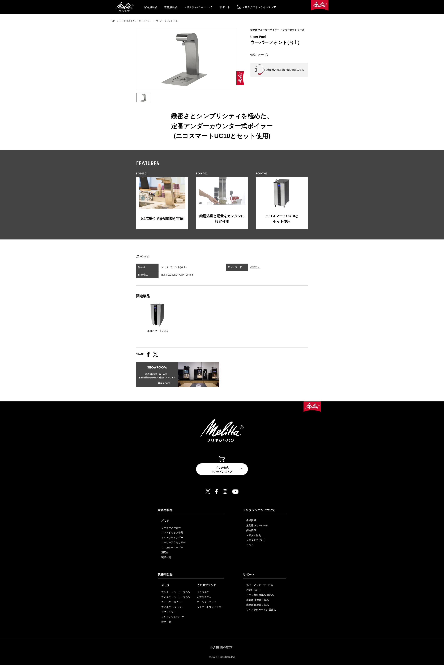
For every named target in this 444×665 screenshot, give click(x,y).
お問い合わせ (253, 590)
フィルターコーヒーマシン (175, 597)
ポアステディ (204, 597)
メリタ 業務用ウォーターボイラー (135, 21)
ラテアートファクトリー (210, 607)
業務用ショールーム (257, 525)
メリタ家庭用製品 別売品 (260, 594)
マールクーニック (206, 602)
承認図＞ (255, 267)
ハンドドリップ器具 (172, 532)
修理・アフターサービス (259, 585)
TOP (112, 21)
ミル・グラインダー (172, 537)
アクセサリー (168, 612)
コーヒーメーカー (171, 527)
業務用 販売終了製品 (257, 604)
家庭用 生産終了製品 (257, 599)
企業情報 (251, 520)
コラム (250, 545)
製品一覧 (166, 557)
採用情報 (251, 530)
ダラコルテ (203, 592)
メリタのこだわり (256, 540)
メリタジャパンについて (198, 7)
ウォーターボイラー (172, 602)
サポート (225, 7)
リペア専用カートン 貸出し (261, 609)
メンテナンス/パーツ (172, 617)
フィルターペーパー (172, 547)
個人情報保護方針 (222, 647)
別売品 (165, 552)
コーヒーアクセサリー (173, 542)
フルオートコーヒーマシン (175, 592)
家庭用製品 (150, 7)
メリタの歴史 (253, 535)
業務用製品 (170, 7)
